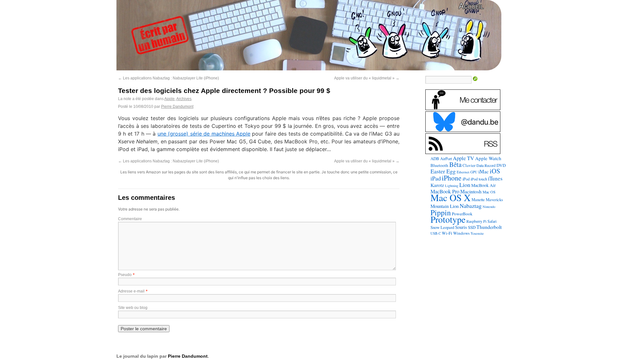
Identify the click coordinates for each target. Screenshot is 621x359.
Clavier (469, 165)
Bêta (455, 164)
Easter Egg (443, 171)
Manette (478, 199)
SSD (471, 227)
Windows (461, 233)
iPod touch (479, 178)
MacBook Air (483, 185)
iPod (466, 178)
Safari (491, 221)
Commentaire (130, 219)
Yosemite (477, 233)
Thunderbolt (489, 226)
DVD (501, 165)
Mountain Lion (444, 206)
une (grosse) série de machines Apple (204, 133)
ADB (434, 158)
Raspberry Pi (476, 221)
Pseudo (125, 274)
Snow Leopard (442, 227)
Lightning (451, 185)
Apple (169, 99)
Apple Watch (488, 158)
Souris (461, 227)
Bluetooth (439, 165)
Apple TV (463, 158)
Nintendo (489, 206)
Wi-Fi (447, 233)
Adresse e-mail (131, 291)
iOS (495, 171)
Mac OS (489, 191)
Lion (464, 185)
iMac (483, 171)
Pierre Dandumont (177, 106)
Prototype (447, 219)
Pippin (440, 212)
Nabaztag (471, 206)
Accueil (471, 6)
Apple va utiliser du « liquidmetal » (366, 78)
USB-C (435, 233)
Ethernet (463, 171)
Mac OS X (450, 197)
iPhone (452, 177)
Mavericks (494, 199)
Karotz (437, 185)
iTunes (495, 178)
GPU (473, 171)
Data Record (486, 165)
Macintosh (471, 191)
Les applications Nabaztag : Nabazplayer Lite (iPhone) (168, 78)
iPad (435, 178)
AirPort (446, 158)
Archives (183, 99)
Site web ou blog (132, 307)
